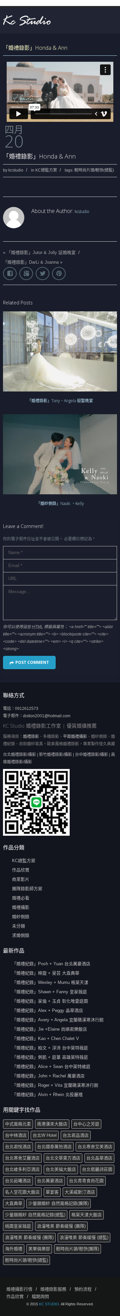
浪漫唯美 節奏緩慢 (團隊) (61, 1226)
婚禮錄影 (31, 736)
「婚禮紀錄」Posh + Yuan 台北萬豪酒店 (51, 963)
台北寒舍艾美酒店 (95, 1146)
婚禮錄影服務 (53, 1289)
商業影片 (20, 879)
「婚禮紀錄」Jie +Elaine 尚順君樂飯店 (49, 1029)
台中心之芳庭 (86, 1123)
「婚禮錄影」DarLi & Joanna (31, 262)
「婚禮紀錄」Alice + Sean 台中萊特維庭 (51, 1066)
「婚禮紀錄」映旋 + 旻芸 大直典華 (45, 973)
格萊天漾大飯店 (86, 1214)
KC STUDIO (49, 1304)
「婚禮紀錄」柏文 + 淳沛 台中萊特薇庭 (50, 1047)
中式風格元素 (18, 1123)
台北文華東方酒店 (63, 1157)
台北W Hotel (45, 1135)
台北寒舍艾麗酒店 (22, 1157)
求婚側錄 (20, 935)
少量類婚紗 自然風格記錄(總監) (35, 1214)
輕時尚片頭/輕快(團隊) (77, 1248)
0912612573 (26, 708)
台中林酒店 (16, 1135)
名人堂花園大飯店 (22, 1192)
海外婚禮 (13, 1248)
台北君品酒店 (76, 1135)
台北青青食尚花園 (86, 1180)
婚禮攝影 (20, 907)
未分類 (18, 926)
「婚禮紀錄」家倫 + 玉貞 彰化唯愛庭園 (50, 1001)
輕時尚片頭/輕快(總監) (94, 170)
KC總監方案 (46, 170)
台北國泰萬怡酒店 (54, 1146)
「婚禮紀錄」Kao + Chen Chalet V (45, 1038)
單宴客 (52, 1192)
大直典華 (13, 1203)
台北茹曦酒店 (18, 1180)
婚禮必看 (20, 897)
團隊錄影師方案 (27, 888)
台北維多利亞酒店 (22, 1169)
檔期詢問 (40, 1296)
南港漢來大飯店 (52, 1123)
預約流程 (83, 1289)
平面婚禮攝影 (75, 736)
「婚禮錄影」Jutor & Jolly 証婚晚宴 (41, 252)
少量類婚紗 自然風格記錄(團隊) (58, 1203)
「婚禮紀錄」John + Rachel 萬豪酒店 (48, 1075)
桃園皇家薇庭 (18, 1226)
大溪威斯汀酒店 (80, 1192)
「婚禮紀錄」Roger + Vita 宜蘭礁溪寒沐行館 (55, 1085)
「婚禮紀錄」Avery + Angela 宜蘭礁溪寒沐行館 (58, 1019)
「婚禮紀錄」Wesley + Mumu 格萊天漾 (50, 982)
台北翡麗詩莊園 (97, 1169)
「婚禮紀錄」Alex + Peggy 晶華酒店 (47, 1010)
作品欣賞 (20, 869)
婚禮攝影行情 (19, 1289)
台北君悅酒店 (18, 1146)
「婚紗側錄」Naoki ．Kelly (60, 503)
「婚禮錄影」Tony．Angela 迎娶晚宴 (60, 401)
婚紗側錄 (20, 916)
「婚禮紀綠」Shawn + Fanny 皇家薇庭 (49, 991)
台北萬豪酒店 (50, 1180)
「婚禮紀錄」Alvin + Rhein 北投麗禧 (47, 1094)
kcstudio (15, 170)
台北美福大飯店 (61, 1169)
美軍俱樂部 (39, 1248)
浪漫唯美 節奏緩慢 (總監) (84, 1237)
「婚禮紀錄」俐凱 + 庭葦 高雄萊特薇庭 (50, 1057)
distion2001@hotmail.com (46, 716)
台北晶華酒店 (99, 1157)
